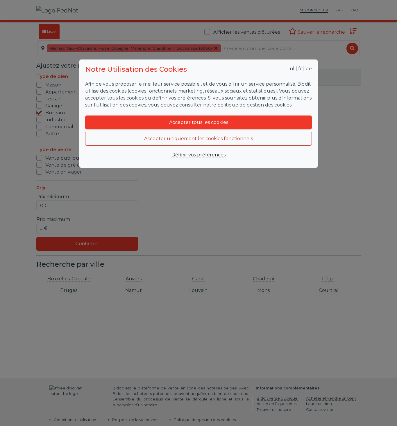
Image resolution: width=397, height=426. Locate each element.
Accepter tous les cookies (198, 122)
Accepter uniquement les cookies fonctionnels (198, 138)
